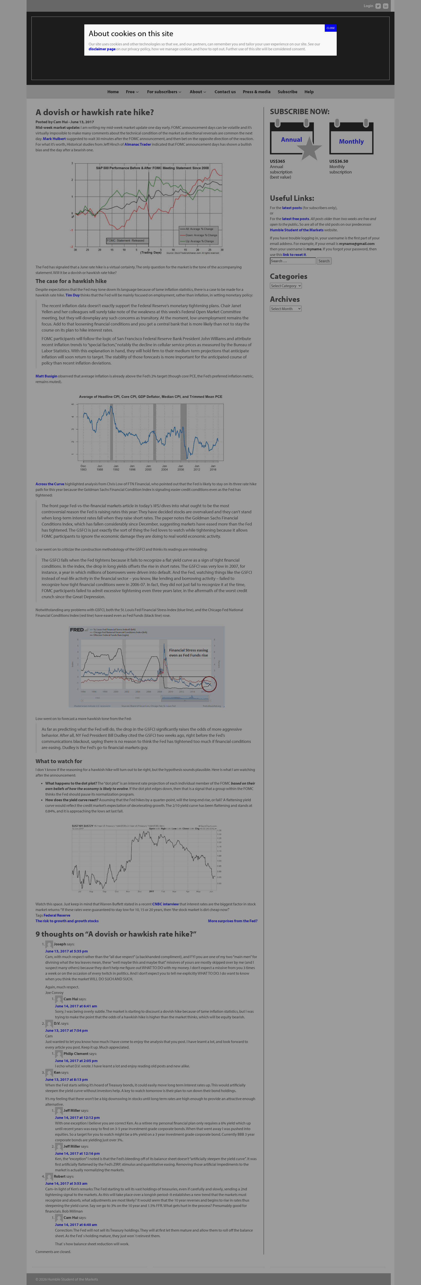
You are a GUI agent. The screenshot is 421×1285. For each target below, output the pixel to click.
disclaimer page (102, 48)
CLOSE (331, 28)
